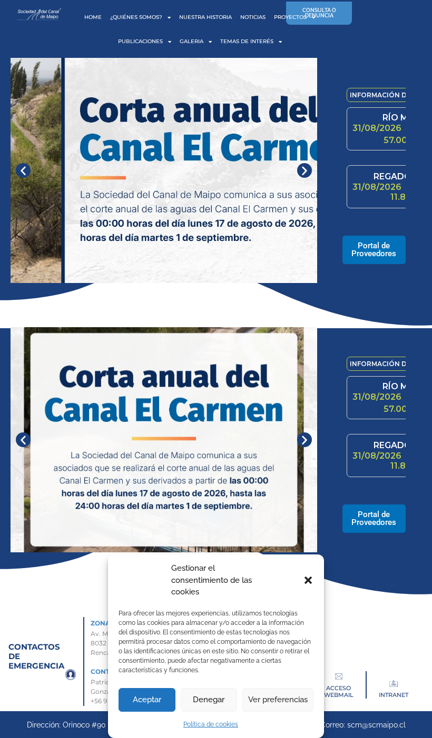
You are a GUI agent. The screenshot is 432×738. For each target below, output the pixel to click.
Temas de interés (246, 41)
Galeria (191, 41)
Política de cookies (210, 724)
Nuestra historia (205, 17)
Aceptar (147, 699)
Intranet (393, 695)
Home (93, 17)
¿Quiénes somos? (136, 17)
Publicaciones (140, 41)
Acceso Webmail (339, 691)
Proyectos (290, 17)
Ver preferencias (278, 699)
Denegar (208, 699)
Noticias (253, 17)
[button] (308, 580)
